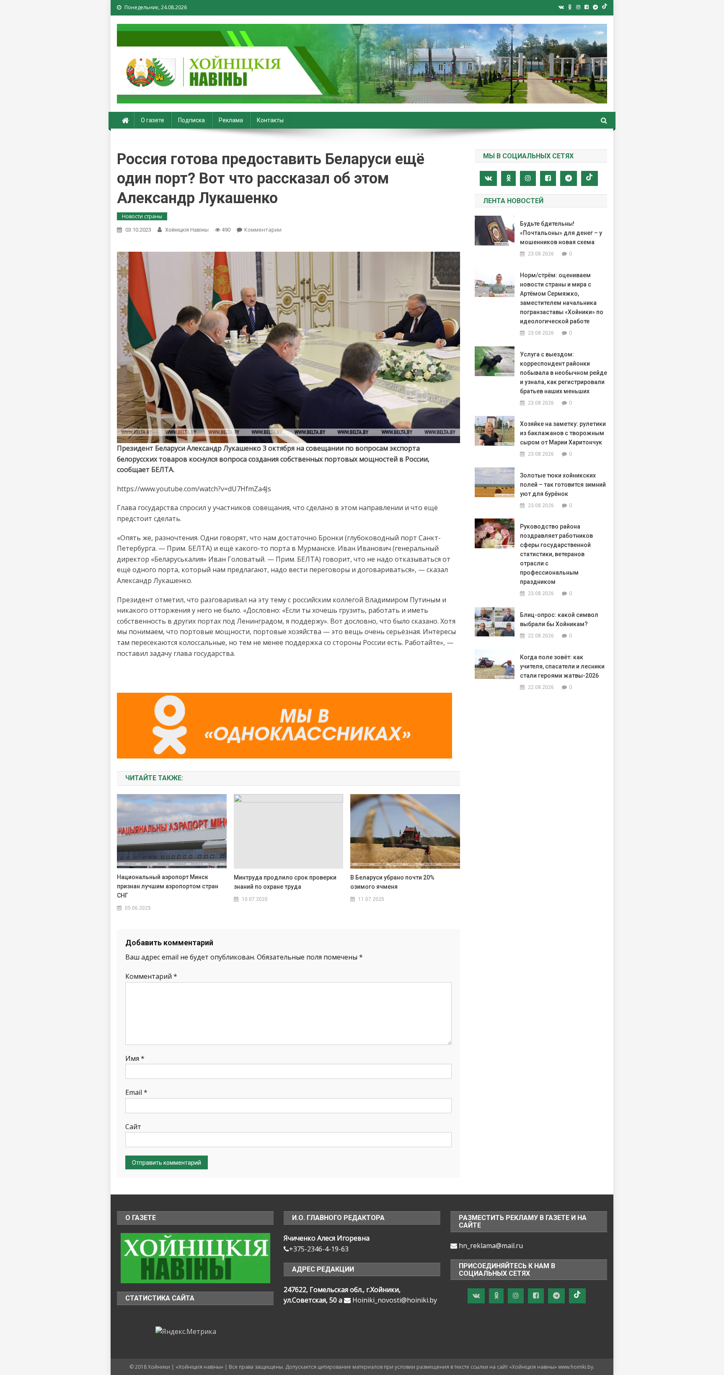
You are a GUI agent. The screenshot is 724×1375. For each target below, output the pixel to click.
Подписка (191, 120)
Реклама (231, 120)
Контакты (270, 120)
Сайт (133, 1126)
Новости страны (142, 216)
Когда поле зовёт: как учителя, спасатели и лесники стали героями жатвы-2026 (562, 666)
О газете (152, 120)
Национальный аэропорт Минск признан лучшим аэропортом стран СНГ (167, 886)
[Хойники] (195, 1257)
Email (136, 1092)
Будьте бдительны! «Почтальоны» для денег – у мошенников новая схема (561, 232)
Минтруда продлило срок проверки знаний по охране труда (285, 882)
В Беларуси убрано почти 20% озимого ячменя (392, 882)
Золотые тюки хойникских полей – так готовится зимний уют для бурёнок (563, 484)
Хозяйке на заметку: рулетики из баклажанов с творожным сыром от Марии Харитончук (563, 433)
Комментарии (263, 229)
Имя (135, 1058)
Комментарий (151, 976)
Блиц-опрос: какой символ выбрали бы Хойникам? (559, 619)
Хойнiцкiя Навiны (187, 230)
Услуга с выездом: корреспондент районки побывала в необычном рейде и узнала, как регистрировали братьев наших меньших (563, 373)
